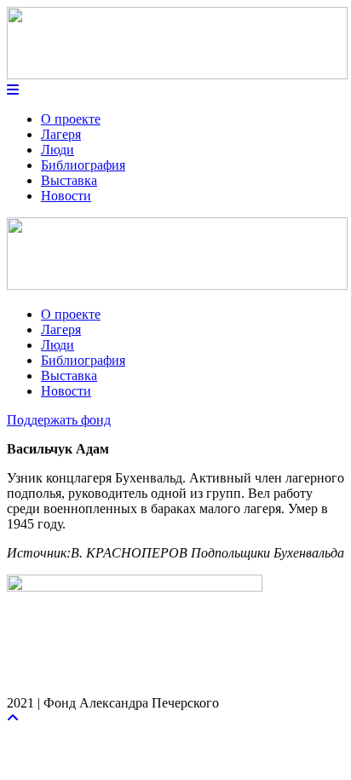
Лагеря (61, 134)
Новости (66, 195)
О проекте (71, 119)
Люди (57, 149)
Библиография (83, 165)
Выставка (69, 180)
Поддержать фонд (59, 420)
